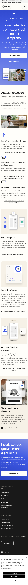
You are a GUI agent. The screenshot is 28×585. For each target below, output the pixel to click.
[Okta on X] (5, 552)
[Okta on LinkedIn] (8, 552)
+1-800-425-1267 (11, 538)
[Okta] (6, 6)
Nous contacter (5, 522)
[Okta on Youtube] (2, 552)
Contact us (7, 543)
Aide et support (5, 519)
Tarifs (2, 499)
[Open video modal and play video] (14, 392)
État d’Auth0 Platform (7, 528)
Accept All (14, 573)
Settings (14, 580)
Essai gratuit (4, 502)
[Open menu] (24, 6)
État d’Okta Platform (7, 525)
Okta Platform (5, 492)
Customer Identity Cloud (13, 18)
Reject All (14, 576)
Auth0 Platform (5, 495)
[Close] (26, 557)
